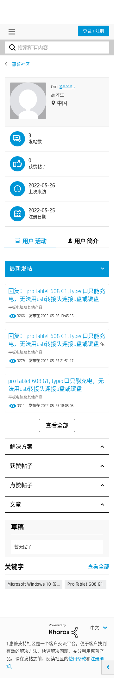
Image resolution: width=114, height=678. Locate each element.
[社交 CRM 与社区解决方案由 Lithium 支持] (63, 630)
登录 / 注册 (93, 31)
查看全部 (57, 426)
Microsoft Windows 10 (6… (34, 584)
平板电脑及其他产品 (25, 307)
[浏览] (10, 32)
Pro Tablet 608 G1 (85, 584)
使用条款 (77, 659)
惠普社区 (21, 64)
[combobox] (57, 47)
